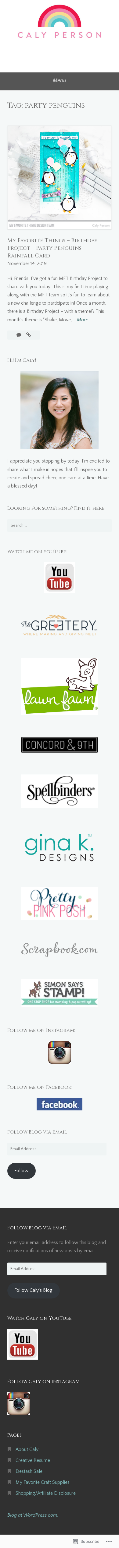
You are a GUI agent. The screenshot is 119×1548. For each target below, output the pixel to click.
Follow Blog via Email (37, 1132)
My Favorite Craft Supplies (43, 1482)
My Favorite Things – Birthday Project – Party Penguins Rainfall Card (52, 248)
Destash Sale (29, 1471)
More (82, 320)
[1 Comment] (19, 335)
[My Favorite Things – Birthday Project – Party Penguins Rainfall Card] (28, 335)
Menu (59, 81)
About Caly (27, 1449)
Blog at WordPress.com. (33, 1515)
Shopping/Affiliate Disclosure (46, 1493)
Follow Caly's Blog (33, 1290)
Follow (21, 1170)
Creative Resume (33, 1460)
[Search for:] (59, 525)
